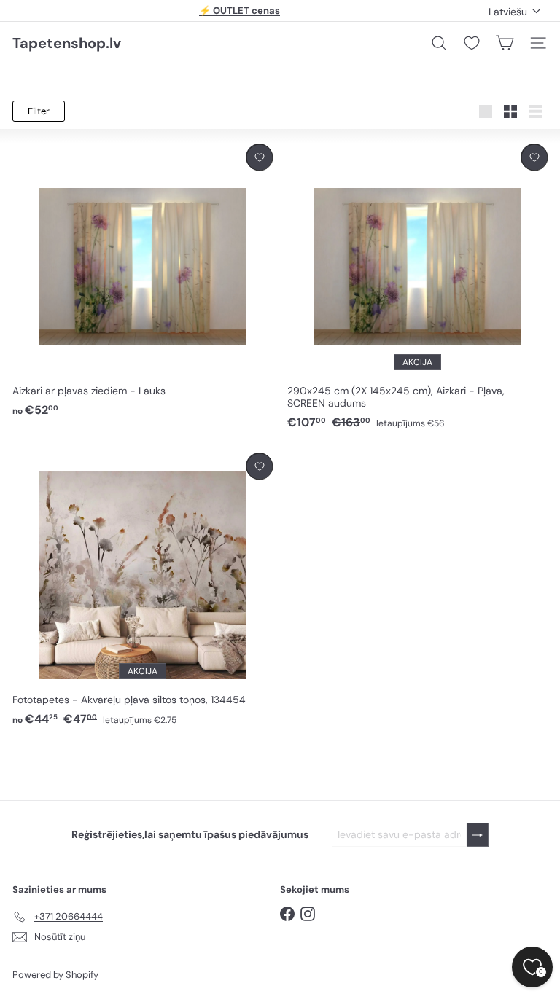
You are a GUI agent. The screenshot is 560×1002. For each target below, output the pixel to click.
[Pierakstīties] (478, 835)
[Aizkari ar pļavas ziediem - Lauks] (142, 281)
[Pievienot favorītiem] (259, 157)
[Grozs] (504, 43)
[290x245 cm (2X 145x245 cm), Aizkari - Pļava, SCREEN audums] (417, 287)
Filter (39, 111)
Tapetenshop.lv (66, 43)
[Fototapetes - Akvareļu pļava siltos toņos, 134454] (142, 590)
